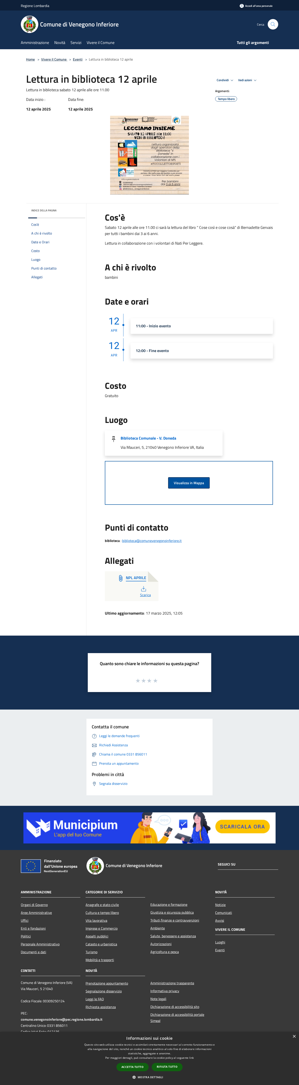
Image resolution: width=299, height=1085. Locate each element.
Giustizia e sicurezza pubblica (172, 912)
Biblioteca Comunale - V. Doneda (148, 438)
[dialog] (149, 1058)
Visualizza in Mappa (189, 483)
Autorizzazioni (161, 944)
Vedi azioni (245, 80)
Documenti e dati (33, 952)
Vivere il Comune (54, 59)
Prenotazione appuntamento (107, 983)
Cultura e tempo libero (102, 912)
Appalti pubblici (97, 936)
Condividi (223, 80)
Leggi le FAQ (95, 999)
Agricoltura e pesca (164, 951)
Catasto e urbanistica (101, 944)
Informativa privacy (164, 991)
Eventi (78, 59)
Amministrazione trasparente (172, 983)
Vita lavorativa (96, 920)
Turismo (91, 952)
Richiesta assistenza (101, 1007)
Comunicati (223, 912)
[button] (149, 1077)
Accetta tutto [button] (132, 1067)
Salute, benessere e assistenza (173, 936)
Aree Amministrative (36, 912)
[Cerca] (273, 24)
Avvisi (219, 920)
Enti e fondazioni (33, 928)
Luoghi (220, 942)
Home (30, 59)
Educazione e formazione (168, 904)
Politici (26, 936)
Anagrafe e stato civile (102, 904)
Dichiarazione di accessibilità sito (174, 1006)
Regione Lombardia (35, 5)
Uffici (24, 920)
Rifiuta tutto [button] (167, 1067)
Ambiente (157, 928)
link (191, 1058)
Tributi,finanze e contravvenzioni (174, 920)
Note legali (158, 998)
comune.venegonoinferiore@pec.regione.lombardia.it (61, 1019)
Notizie (220, 904)
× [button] (294, 1036)
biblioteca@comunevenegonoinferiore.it (152, 540)
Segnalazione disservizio (104, 991)
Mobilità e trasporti (100, 959)
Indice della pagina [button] (43, 210)
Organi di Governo (34, 904)
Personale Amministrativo (40, 944)
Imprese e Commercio (102, 928)
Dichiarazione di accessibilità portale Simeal (177, 1017)
